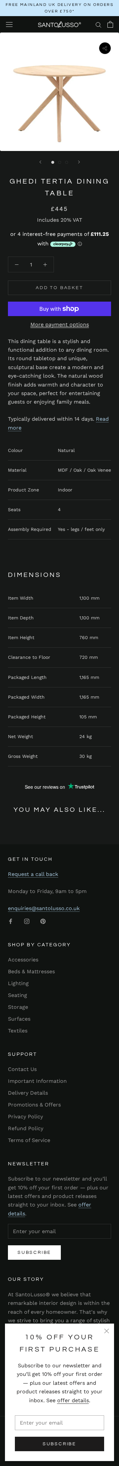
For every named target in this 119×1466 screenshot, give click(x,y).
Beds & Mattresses (31, 971)
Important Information (37, 1081)
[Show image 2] (59, 162)
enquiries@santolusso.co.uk (44, 908)
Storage (18, 1007)
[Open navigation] (9, 24)
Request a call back (33, 874)
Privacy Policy (25, 1116)
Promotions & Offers (34, 1105)
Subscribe (59, 1444)
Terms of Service (29, 1140)
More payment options (59, 324)
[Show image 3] (66, 162)
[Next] (79, 162)
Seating (17, 995)
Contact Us (22, 1069)
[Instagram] (26, 921)
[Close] (106, 1331)
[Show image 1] (52, 162)
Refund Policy (25, 1128)
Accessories (23, 960)
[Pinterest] (43, 921)
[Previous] (40, 162)
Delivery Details (28, 1093)
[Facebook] (10, 921)
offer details (73, 1400)
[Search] (98, 24)
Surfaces (19, 1019)
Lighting (18, 983)
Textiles (17, 1031)
